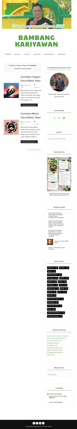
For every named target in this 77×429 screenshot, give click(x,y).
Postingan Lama (33, 150)
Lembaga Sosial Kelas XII (55, 352)
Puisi (59, 292)
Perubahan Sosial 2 (53, 343)
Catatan (50, 278)
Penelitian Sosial (52, 345)
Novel (62, 288)
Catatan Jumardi (55, 394)
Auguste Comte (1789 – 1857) (62, 241)
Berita (50, 271)
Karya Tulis (51, 288)
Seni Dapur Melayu (54, 299)
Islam (61, 285)
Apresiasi (51, 267)
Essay (60, 281)
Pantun (50, 292)
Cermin (62, 278)
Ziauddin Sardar (53, 316)
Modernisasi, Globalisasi (54, 348)
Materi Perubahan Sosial (54, 350)
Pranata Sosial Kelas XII (54, 341)
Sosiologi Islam (53, 305)
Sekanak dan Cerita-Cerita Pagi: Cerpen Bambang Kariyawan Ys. (59, 194)
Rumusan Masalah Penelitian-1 (56, 338)
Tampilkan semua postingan (22, 68)
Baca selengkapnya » (29, 105)
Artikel (62, 267)
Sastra (50, 295)
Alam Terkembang (56, 402)
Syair (49, 309)
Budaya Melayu (52, 274)
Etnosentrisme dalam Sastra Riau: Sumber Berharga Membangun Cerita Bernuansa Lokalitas (55, 233)
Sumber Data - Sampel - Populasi (57, 336)
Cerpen (50, 281)
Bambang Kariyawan (36, 40)
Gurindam (36, 87)
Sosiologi (51, 302)
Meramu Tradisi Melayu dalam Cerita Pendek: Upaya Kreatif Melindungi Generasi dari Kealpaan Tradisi (56, 224)
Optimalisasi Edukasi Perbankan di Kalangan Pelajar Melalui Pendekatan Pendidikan (56, 215)
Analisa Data (51, 355)
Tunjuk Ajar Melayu (54, 312)
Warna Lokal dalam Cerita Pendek (56, 248)
